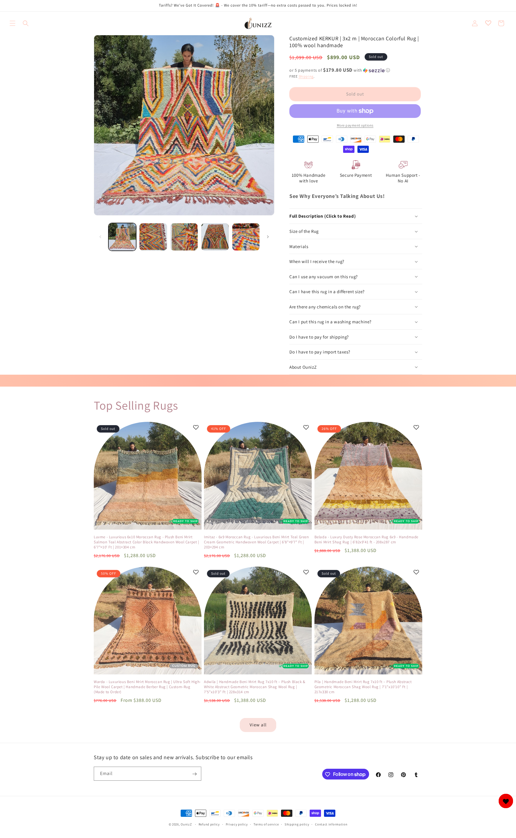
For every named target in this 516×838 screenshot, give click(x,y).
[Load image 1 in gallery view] (122, 237)
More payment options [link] (355, 125)
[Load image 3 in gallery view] (184, 237)
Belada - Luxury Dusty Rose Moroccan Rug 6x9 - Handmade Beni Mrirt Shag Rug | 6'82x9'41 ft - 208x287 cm (366, 540)
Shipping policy (297, 824)
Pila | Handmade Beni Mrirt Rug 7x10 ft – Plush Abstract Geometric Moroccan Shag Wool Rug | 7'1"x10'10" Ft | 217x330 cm (363, 686)
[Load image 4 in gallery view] (215, 237)
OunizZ (186, 824)
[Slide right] (267, 236)
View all (258, 725)
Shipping (306, 76)
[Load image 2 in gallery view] (153, 237)
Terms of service (266, 824)
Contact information (331, 824)
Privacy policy (237, 824)
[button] (12, 23)
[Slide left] (100, 236)
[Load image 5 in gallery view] (246, 237)
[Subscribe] (194, 774)
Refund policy (209, 824)
